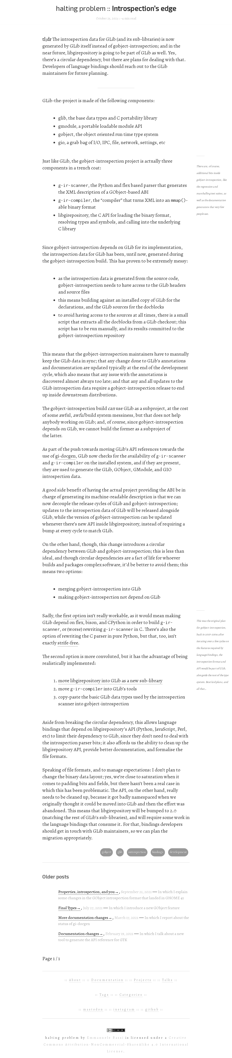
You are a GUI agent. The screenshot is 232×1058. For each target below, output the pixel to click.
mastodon (93, 1009)
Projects (143, 980)
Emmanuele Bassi (105, 1038)
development (178, 852)
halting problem (81, 8)
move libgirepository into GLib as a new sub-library (110, 680)
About (75, 980)
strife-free (68, 642)
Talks (167, 980)
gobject (106, 852)
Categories (131, 995)
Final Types (67, 908)
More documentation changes (83, 917)
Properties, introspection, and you (86, 891)
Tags (104, 995)
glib (120, 852)
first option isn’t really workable (95, 615)
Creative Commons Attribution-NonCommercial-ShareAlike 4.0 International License (116, 1044)
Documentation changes (78, 933)
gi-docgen (65, 456)
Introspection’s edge (144, 8)
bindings (157, 852)
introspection (137, 852)
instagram (124, 1009)
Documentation (107, 980)
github (152, 1009)
